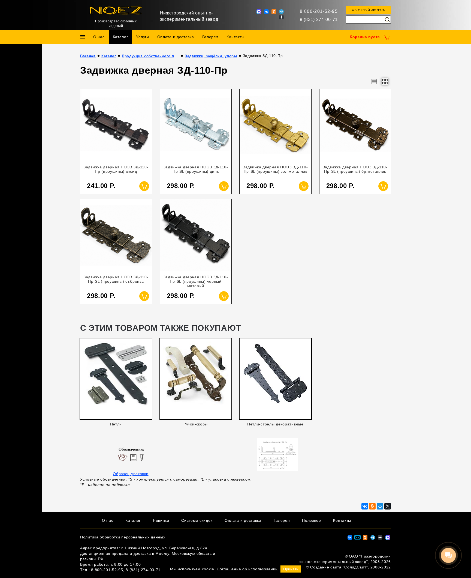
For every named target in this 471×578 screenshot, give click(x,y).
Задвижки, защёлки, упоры (211, 56)
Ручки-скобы (195, 424)
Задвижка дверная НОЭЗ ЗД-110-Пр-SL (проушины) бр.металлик (355, 169)
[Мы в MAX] (259, 11)
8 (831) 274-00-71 (319, 19)
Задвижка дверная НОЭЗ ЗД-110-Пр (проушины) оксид (115, 169)
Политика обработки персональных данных (122, 537)
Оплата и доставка (175, 37)
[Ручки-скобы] (196, 377)
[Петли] (116, 377)
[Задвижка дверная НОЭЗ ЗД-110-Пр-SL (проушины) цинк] (196, 125)
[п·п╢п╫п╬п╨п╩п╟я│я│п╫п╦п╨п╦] (372, 506)
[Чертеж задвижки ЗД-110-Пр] (277, 454)
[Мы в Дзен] (281, 16)
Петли (116, 424)
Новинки (161, 520)
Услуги (142, 37)
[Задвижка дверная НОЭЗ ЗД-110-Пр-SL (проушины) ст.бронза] (116, 235)
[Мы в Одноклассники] (274, 11)
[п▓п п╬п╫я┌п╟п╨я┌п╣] (364, 506)
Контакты (235, 37)
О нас (99, 37)
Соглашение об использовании (247, 569)
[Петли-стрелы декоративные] (275, 377)
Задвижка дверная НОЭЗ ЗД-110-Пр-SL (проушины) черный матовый (195, 281)
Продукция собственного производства (150, 56)
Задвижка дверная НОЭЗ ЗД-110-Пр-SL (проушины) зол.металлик (275, 169)
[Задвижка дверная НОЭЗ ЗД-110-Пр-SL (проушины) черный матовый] (196, 235)
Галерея (210, 37)
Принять (290, 569)
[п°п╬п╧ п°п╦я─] (380, 506)
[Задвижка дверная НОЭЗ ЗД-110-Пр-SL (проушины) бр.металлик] (355, 125)
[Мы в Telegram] (281, 11)
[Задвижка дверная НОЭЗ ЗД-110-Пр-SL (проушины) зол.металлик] (275, 125)
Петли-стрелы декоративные (275, 424)
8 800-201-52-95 (319, 11)
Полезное (311, 520)
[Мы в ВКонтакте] (266, 11)
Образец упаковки (130, 474)
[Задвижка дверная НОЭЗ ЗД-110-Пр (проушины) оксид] (116, 125)
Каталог (120, 37)
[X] (387, 506)
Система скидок (196, 520)
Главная (88, 56)
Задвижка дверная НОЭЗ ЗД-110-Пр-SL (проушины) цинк (195, 169)
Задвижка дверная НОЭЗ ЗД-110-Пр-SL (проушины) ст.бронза (115, 279)
